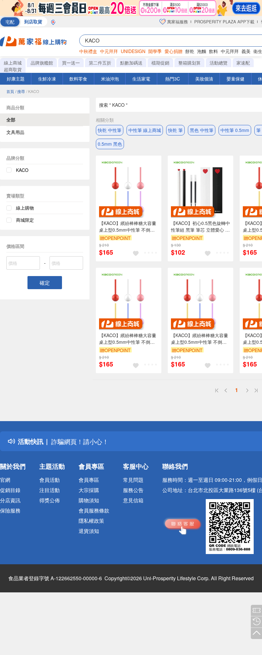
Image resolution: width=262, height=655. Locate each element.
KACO (22, 170)
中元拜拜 (109, 51)
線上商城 (13, 62)
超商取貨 (13, 69)
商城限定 (25, 220)
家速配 (243, 62)
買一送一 (71, 62)
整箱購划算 (189, 62)
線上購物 (25, 207)
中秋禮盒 (88, 51)
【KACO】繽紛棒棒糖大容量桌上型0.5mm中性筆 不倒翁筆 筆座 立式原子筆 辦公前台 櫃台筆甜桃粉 (128, 226)
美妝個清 (204, 78)
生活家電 (141, 78)
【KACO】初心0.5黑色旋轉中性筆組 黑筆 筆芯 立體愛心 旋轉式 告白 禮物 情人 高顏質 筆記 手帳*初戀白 (200, 226)
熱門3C (172, 78)
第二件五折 (100, 62)
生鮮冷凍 (47, 78)
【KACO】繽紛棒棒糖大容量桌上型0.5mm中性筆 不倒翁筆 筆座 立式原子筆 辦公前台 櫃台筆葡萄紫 (128, 338)
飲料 (213, 51)
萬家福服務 (177, 22)
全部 (10, 119)
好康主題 (16, 78)
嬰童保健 (235, 78)
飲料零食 (78, 78)
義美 (246, 51)
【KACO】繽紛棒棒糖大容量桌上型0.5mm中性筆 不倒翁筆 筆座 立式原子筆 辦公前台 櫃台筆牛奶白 (199, 338)
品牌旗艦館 (42, 62)
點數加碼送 (131, 62)
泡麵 (201, 51)
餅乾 (189, 51)
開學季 (155, 51)
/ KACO (32, 91)
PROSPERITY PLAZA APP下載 (224, 22)
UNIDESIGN (133, 51)
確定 (45, 282)
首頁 (10, 91)
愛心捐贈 (173, 51)
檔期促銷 (160, 62)
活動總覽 (218, 62)
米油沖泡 (110, 78)
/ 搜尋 (20, 91)
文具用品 (15, 132)
